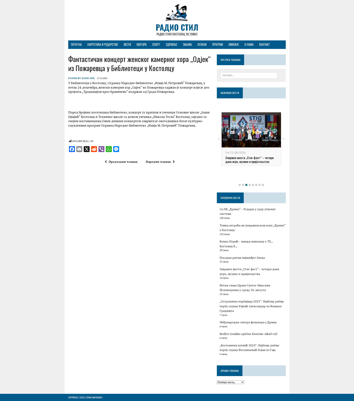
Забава (187, 44)
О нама (249, 44)
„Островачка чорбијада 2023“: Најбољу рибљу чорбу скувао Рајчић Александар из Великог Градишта (252, 306)
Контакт (264, 44)
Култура (142, 44)
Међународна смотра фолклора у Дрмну (248, 322)
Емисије (234, 44)
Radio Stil (88, 78)
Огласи (201, 44)
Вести (127, 44)
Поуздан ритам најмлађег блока (242, 258)
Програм (217, 44)
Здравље (171, 44)
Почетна (76, 44)
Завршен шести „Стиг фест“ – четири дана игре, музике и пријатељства (249, 160)
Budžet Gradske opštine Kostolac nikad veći (248, 334)
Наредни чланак (158, 162)
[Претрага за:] (248, 75)
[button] (240, 185)
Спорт (156, 44)
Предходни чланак (123, 162)
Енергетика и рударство (102, 44)
